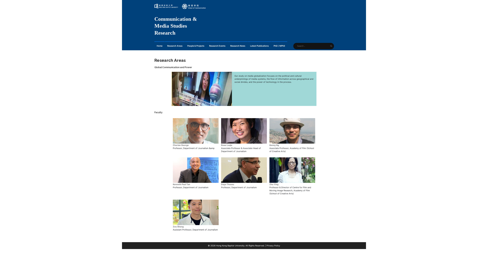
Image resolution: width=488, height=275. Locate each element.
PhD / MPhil (279, 46)
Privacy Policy (273, 245)
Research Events (217, 46)
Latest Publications (259, 46)
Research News (237, 46)
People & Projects (195, 46)
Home (159, 46)
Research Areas (174, 46)
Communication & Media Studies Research (175, 26)
